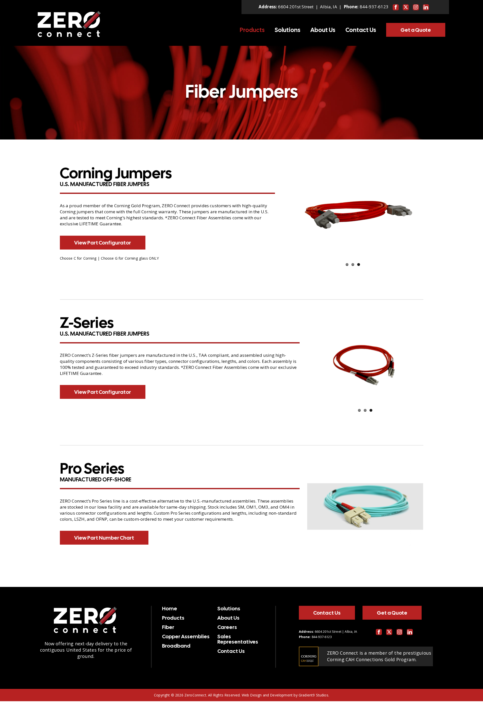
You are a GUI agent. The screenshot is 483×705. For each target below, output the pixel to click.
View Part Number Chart (104, 537)
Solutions (287, 30)
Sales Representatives (237, 639)
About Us (322, 30)
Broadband (176, 646)
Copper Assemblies (186, 636)
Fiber (168, 627)
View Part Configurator (102, 242)
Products (252, 30)
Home (169, 608)
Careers (227, 627)
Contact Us (360, 30)
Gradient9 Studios (313, 695)
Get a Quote (415, 29)
